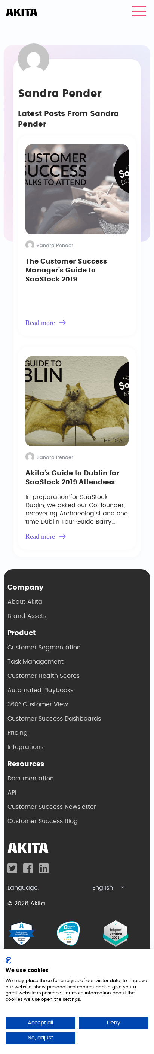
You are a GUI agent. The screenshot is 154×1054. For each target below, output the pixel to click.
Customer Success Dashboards (54, 719)
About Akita (24, 602)
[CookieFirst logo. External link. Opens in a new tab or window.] (8, 960)
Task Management (35, 662)
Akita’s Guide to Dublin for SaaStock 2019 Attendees (72, 478)
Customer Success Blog (42, 821)
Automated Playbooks (40, 690)
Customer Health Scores (43, 676)
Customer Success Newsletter (51, 807)
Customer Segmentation (44, 648)
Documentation (30, 779)
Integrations (25, 747)
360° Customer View (37, 704)
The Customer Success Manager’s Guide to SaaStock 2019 (66, 270)
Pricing (17, 733)
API (11, 793)
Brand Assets (26, 616)
